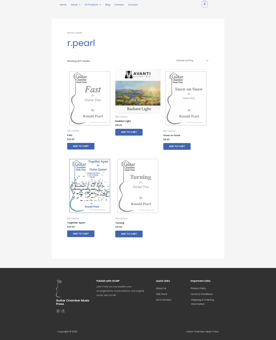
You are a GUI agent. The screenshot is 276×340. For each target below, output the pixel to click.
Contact (119, 4)
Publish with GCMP (107, 281)
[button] (76, 4)
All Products (91, 4)
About (74, 4)
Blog (107, 4)
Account (133, 4)
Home (63, 4)
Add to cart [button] (81, 146)
